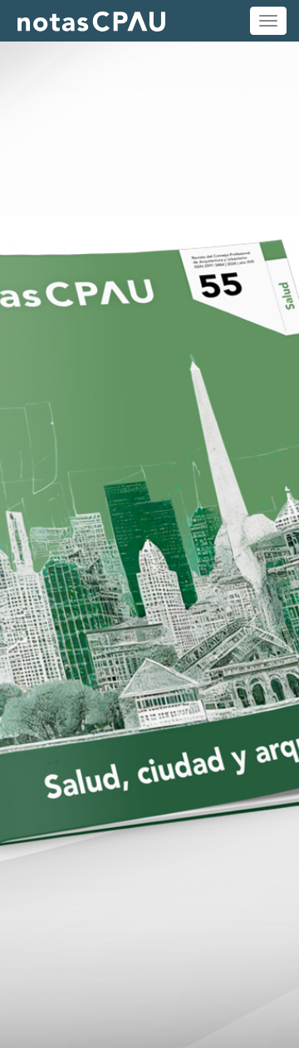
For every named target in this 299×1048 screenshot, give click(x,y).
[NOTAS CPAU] (91, 21)
